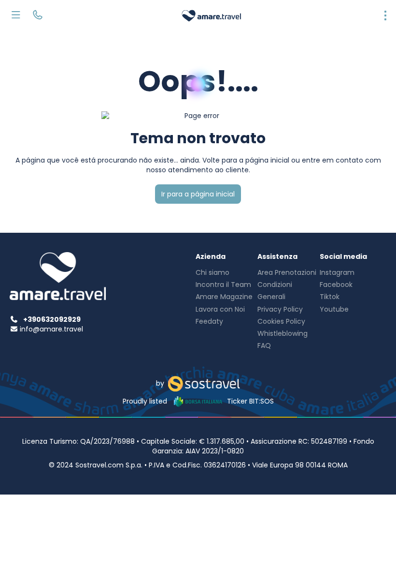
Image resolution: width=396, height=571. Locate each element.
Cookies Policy (281, 321)
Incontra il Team (223, 284)
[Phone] (37, 16)
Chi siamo (212, 272)
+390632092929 (52, 319)
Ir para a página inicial (198, 194)
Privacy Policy (280, 309)
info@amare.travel (51, 329)
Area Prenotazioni (286, 272)
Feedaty (209, 321)
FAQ (264, 345)
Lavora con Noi (220, 309)
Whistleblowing (282, 333)
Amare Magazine (224, 296)
